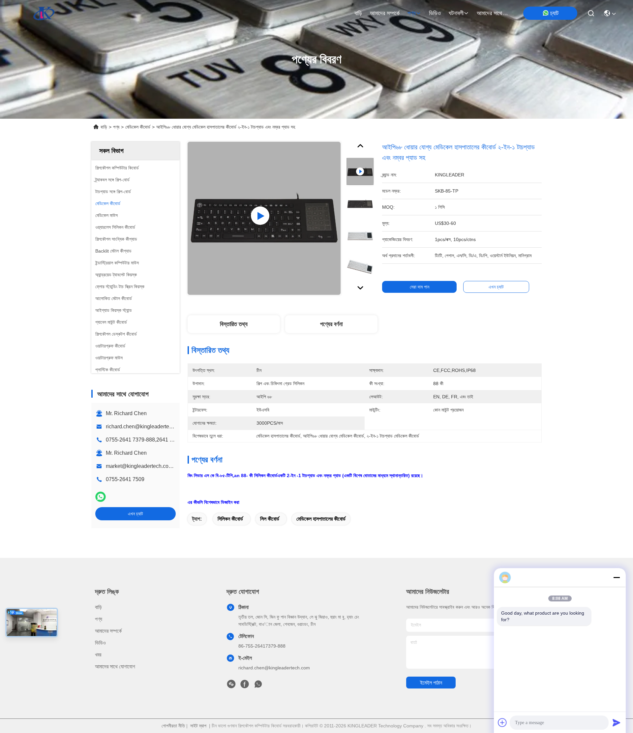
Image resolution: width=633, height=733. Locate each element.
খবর (98, 654)
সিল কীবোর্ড (269, 519)
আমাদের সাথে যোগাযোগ (492, 13)
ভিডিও (435, 13)
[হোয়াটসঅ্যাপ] (100, 497)
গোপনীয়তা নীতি (173, 725)
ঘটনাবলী (456, 13)
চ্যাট (554, 13)
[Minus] (616, 577)
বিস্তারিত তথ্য (234, 324)
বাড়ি (358, 13)
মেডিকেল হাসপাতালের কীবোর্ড (321, 519)
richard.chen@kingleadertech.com (146, 426)
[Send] (616, 722)
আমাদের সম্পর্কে (385, 13)
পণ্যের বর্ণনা (331, 324)
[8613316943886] (258, 685)
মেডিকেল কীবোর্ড (137, 127)
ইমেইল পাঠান (431, 683)
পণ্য (411, 13)
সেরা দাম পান (419, 287)
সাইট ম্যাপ (198, 725)
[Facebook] (244, 685)
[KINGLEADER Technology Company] (44, 13)
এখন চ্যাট (135, 513)
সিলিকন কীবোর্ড (230, 519)
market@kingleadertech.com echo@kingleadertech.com (173, 466)
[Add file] (502, 722)
